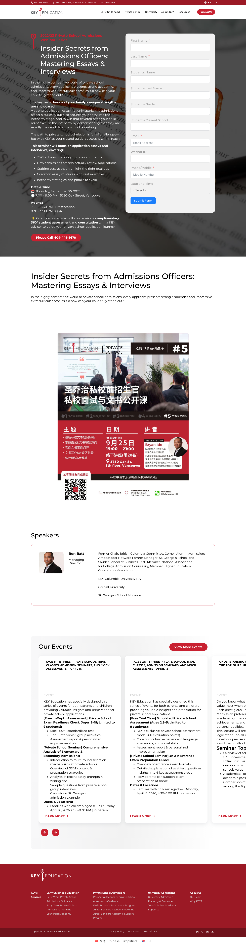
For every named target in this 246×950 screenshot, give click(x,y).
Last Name (139, 56)
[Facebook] (197, 932)
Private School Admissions (109, 892)
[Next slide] (55, 832)
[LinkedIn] (207, 932)
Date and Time (142, 184)
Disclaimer (133, 931)
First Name (139, 40)
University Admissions (161, 892)
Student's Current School (149, 120)
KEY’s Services (36, 894)
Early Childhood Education (63, 892)
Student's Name (143, 72)
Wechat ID (139, 152)
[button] (213, 2)
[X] (202, 932)
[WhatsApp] (212, 932)
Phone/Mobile (141, 168)
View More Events (188, 647)
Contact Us (206, 12)
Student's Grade (143, 104)
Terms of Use (149, 931)
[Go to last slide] (44, 832)
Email (135, 136)
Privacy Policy (116, 931)
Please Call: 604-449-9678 (56, 237)
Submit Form (143, 200)
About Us (195, 892)
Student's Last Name (146, 88)
